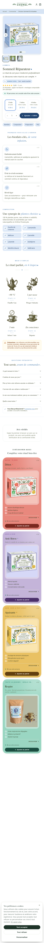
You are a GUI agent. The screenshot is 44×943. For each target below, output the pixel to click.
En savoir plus (16, 922)
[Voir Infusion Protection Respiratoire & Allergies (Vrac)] (22, 711)
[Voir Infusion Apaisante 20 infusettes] (22, 635)
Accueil (5, 11)
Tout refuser (22, 932)
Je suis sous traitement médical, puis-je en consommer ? (20, 395)
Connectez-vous (30, 409)
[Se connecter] (36, 4)
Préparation (29, 125)
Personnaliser (22, 937)
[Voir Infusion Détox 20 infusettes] (22, 487)
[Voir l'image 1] (6, 58)
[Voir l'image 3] (20, 58)
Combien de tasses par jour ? (12, 377)
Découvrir (33, 517)
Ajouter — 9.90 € (30, 115)
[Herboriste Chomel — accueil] (22, 4)
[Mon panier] (40, 4)
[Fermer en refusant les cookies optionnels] (39, 905)
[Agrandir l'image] (38, 19)
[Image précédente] (6, 35)
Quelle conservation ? (9, 401)
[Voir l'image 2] (13, 58)
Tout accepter (22, 927)
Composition (17, 125)
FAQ (38, 125)
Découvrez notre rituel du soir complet (19, 77)
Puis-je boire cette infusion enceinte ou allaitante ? (19, 383)
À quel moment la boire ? (11, 371)
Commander (12, 11)
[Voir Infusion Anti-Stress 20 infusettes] (22, 561)
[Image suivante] (38, 35)
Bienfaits (7, 125)
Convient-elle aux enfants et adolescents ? (16, 389)
